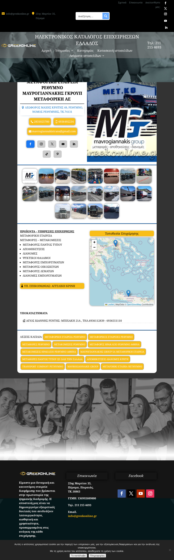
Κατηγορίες (85, 51)
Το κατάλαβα (78, 555)
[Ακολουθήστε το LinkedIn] (166, 27)
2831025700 (41, 121)
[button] (128, 293)
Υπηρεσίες (62, 51)
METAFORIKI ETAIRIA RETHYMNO (122, 366)
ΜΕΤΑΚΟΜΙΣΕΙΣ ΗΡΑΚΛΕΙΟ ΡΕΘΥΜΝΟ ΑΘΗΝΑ (49, 351)
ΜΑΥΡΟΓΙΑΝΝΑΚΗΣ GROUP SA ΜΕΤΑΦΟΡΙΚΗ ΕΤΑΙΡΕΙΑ (112, 351)
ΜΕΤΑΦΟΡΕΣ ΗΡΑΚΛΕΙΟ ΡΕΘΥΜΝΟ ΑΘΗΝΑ (115, 344)
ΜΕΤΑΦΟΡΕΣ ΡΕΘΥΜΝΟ (36, 344)
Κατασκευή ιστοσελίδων (114, 51)
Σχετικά (122, 2)
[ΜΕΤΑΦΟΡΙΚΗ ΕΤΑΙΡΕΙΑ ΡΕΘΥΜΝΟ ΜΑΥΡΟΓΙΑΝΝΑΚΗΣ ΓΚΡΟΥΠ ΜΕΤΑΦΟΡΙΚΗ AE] (29, 182)
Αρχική (46, 51)
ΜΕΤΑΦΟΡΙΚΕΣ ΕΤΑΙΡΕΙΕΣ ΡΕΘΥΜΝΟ (111, 336)
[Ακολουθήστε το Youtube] (165, 20)
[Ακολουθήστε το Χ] (165, 8)
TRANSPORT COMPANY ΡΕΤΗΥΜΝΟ (42, 366)
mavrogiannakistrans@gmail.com (54, 131)
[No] (169, 550)
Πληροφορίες (97, 555)
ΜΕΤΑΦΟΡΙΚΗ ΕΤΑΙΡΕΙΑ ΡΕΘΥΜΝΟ (65, 336)
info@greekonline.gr (17, 13)
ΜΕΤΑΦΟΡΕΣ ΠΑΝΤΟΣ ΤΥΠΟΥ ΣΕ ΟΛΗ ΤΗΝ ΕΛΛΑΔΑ (52, 359)
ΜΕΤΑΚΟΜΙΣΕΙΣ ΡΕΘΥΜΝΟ (69, 344)
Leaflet (110, 304)
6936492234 (66, 121)
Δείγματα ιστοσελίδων (85, 56)
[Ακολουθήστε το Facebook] (165, 3)
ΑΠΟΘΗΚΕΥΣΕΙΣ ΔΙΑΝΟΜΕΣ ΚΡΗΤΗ (107, 359)
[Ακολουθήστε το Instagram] (165, 14)
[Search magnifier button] (105, 16)
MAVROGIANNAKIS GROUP (82, 366)
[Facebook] (30, 144)
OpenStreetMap (134, 304)
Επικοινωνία (136, 2)
